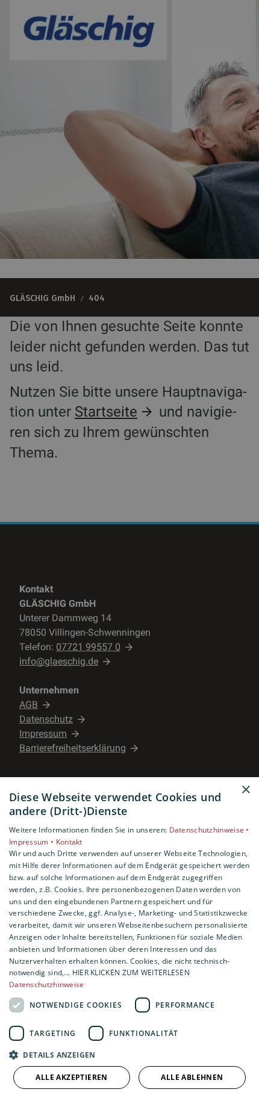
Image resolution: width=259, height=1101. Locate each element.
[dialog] (129, 939)
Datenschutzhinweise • (209, 830)
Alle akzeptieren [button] (71, 1077)
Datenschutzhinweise (46, 984)
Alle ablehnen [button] (192, 1077)
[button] (129, 1054)
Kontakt (69, 842)
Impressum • (32, 842)
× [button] (245, 790)
